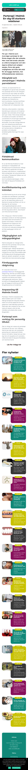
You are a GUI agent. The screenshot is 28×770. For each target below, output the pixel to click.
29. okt (18, 680)
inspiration (5, 27)
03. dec (18, 562)
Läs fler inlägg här (14, 345)
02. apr (18, 460)
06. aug (18, 357)
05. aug (18, 374)
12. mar (18, 511)
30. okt (18, 663)
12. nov (18, 629)
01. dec (18, 595)
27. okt (18, 713)
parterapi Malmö (7, 271)
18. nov (18, 612)
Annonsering (14, 756)
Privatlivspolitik (16, 767)
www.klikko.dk (15, 748)
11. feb (18, 528)
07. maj (18, 425)
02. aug (18, 391)
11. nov (18, 646)
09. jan (18, 545)
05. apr (18, 443)
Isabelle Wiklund (17, 24)
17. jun (18, 408)
